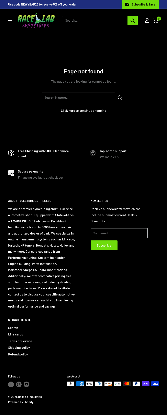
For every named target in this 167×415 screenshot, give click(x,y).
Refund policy (18, 354)
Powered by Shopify (20, 402)
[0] (155, 20)
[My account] (147, 20)
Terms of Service (20, 341)
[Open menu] (10, 20)
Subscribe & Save (143, 4)
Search (13, 328)
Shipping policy (19, 347)
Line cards (15, 334)
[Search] (132, 20)
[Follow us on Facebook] (11, 384)
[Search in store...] (120, 97)
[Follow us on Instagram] (19, 384)
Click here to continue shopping (83, 110)
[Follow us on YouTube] (26, 384)
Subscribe (104, 245)
